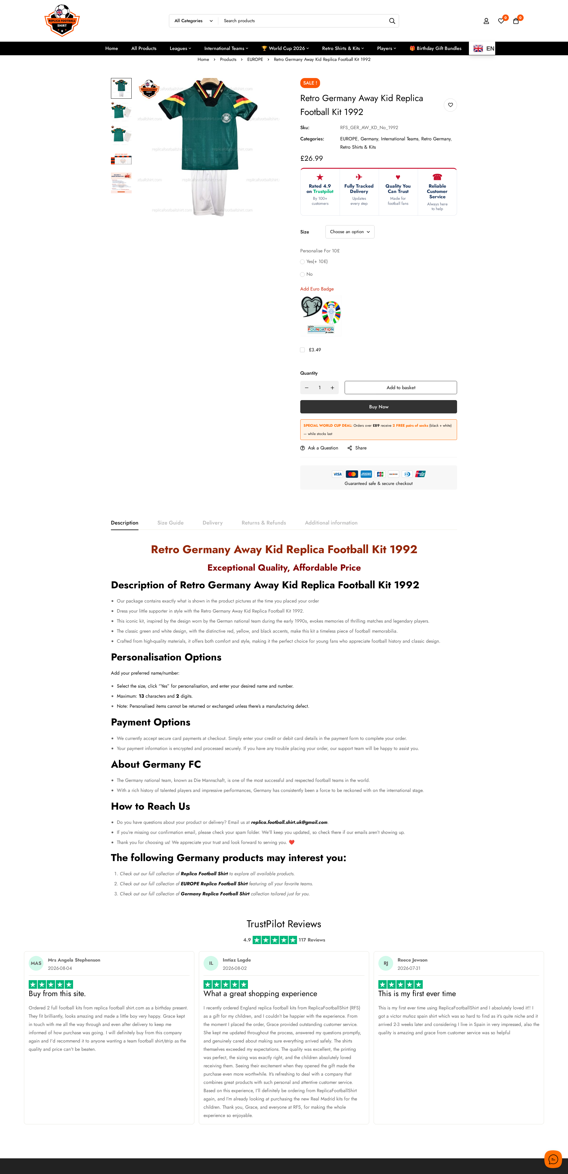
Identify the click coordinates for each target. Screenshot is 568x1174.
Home (203, 59)
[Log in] (486, 21)
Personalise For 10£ (320, 250)
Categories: (312, 138)
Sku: (304, 127)
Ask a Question (323, 447)
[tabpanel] (284, 722)
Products (228, 59)
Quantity (309, 373)
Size (304, 231)
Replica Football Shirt (204, 873)
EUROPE (255, 59)
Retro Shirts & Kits (358, 147)
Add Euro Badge (317, 288)
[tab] (124, 523)
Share (361, 447)
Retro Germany (436, 138)
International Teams (399, 138)
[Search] (392, 20)
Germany (369, 138)
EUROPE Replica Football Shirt (214, 883)
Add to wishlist (450, 105)
